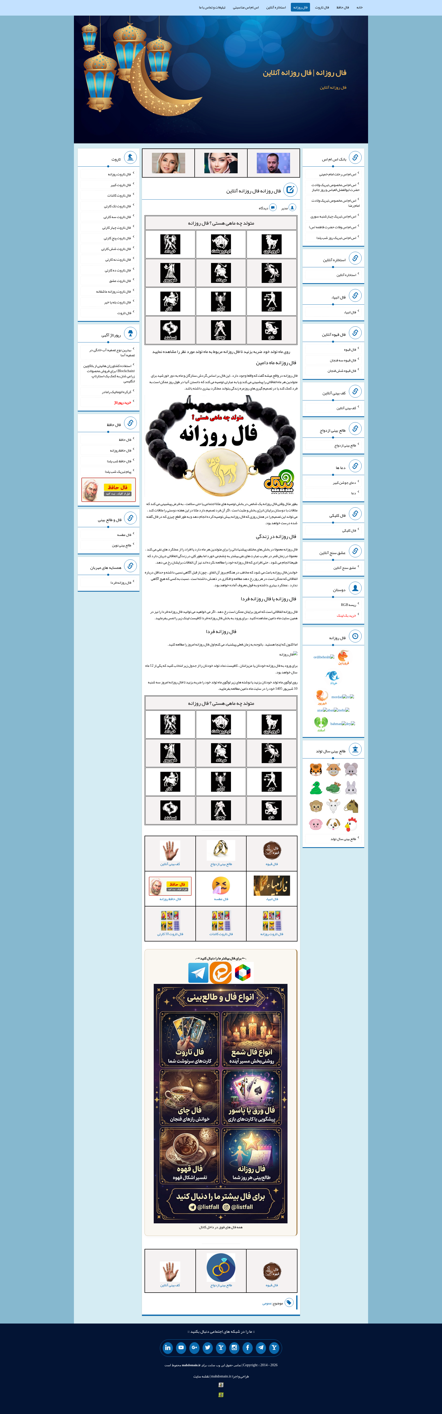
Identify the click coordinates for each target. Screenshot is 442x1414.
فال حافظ (343, 7)
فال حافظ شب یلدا (119, 460)
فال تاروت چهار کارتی (116, 227)
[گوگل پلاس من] (194, 1348)
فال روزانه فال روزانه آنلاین (253, 191)
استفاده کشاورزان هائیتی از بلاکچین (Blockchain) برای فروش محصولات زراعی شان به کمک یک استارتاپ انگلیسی (109, 373)
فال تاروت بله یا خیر (117, 302)
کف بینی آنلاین (346, 407)
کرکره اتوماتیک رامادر (116, 391)
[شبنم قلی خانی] (168, 164)
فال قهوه (350, 349)
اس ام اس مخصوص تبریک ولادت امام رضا (336, 203)
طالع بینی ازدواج (345, 445)
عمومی (267, 1303)
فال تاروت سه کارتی (117, 216)
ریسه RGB (348, 604)
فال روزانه (300, 7)
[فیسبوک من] (247, 1348)
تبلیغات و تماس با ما (212, 7)
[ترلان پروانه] (221, 164)
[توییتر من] (208, 1348)
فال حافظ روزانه (120, 450)
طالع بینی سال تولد (343, 838)
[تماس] (221, 1348)
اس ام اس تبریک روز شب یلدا (336, 237)
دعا (353, 493)
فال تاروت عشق (120, 280)
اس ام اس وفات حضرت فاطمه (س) (332, 227)
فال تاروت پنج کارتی (117, 238)
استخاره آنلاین (276, 7)
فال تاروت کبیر (120, 184)
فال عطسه (124, 534)
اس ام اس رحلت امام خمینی (337, 174)
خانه (360, 7)
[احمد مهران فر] (273, 164)
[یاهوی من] (274, 1348)
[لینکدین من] (168, 1348)
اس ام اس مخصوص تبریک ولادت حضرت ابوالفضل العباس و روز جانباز (336, 187)
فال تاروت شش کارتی (116, 248)
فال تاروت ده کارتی (118, 269)
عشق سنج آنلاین (345, 567)
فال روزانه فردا (221, 631)
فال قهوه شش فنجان (342, 370)
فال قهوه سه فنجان (343, 359)
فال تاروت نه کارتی (118, 259)
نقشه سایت (201, 1376)
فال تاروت (322, 7)
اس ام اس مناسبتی (246, 7)
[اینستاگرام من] (234, 1348)
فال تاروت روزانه (119, 174)
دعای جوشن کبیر (344, 482)
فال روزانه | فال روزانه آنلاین (304, 72)
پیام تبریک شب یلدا (118, 471)
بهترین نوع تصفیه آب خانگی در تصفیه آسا (112, 352)
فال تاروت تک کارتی (117, 206)
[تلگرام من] (261, 1348)
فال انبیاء (350, 312)
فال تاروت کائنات (119, 195)
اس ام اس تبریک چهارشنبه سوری (333, 216)
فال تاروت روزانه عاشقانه (113, 291)
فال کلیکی (349, 530)
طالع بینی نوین (121, 545)
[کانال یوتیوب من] (181, 1348)
